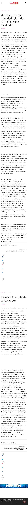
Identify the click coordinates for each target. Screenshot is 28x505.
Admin (3, 28)
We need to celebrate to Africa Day (14, 298)
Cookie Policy (8, 500)
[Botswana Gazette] (14, 2)
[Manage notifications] (24, 502)
